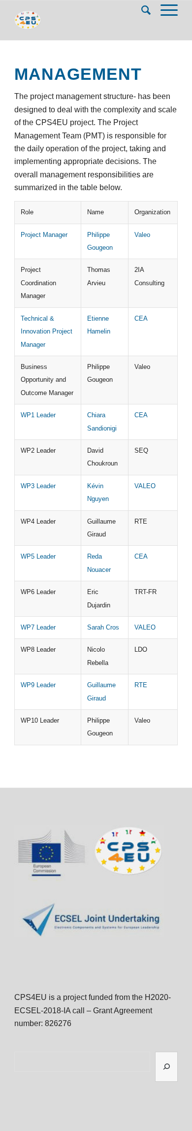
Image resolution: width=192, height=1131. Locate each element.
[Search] (141, 10)
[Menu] (164, 10)
